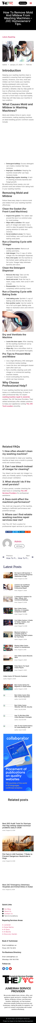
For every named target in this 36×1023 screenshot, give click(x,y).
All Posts (19, 546)
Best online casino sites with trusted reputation (22, 695)
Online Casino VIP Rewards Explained (15, 676)
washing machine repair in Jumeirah (16, 397)
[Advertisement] (18, 143)
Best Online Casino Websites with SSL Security (23, 706)
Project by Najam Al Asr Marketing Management (18, 1021)
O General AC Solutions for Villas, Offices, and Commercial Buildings (22, 598)
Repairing (11, 37)
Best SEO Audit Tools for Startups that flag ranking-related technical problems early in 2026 (16, 826)
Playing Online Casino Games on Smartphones (22, 646)
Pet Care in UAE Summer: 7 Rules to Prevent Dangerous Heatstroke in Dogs (23, 574)
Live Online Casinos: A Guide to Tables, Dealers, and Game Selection (23, 621)
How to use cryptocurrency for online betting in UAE (23, 726)
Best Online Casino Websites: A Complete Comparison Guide (21, 610)
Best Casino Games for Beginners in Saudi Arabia (22, 685)
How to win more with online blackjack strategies (23, 716)
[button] (31, 3)
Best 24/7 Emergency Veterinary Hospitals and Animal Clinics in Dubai (17, 886)
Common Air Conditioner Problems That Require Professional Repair (22, 586)
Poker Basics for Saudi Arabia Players (21, 666)
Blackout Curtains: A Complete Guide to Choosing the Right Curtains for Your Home (23, 634)
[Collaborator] (17, 790)
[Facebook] (3, 968)
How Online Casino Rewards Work (23, 656)
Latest (4, 37)
